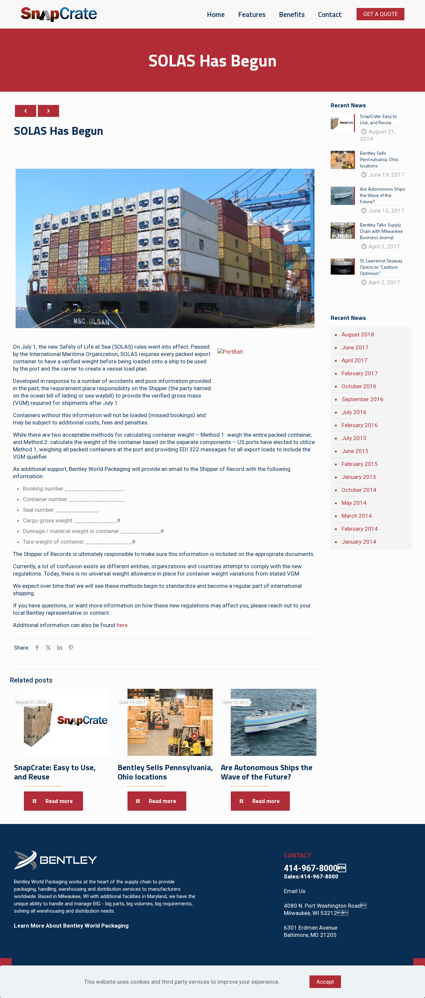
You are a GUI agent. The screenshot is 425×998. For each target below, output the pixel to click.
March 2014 (357, 515)
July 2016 (354, 412)
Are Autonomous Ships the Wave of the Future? (266, 771)
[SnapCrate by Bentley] (59, 14)
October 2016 (359, 386)
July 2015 (354, 438)
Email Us (294, 891)
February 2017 (360, 373)
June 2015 (355, 451)
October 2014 (359, 490)
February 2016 (360, 425)
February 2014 (360, 528)
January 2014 (359, 541)
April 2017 (355, 360)
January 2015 (359, 477)
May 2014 (354, 502)
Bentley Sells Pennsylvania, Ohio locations (165, 771)
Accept (325, 981)
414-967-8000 (315, 868)
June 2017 (355, 347)
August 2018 (358, 334)
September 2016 (362, 399)
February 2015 (360, 464)
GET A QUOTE (380, 14)
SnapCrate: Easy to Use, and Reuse (55, 771)
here (122, 625)
